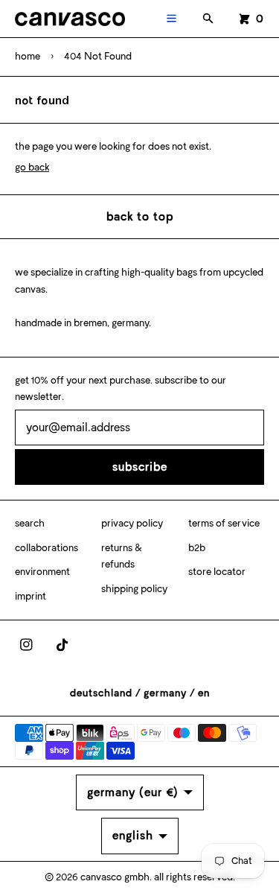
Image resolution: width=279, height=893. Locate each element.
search (30, 523)
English (132, 835)
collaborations (46, 547)
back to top (139, 216)
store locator (217, 571)
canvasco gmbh (115, 877)
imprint (30, 596)
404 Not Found (98, 56)
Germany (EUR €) (133, 792)
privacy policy (132, 523)
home (27, 56)
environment (42, 571)
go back (32, 167)
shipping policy (134, 588)
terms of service (224, 523)
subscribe (139, 467)
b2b (196, 547)
